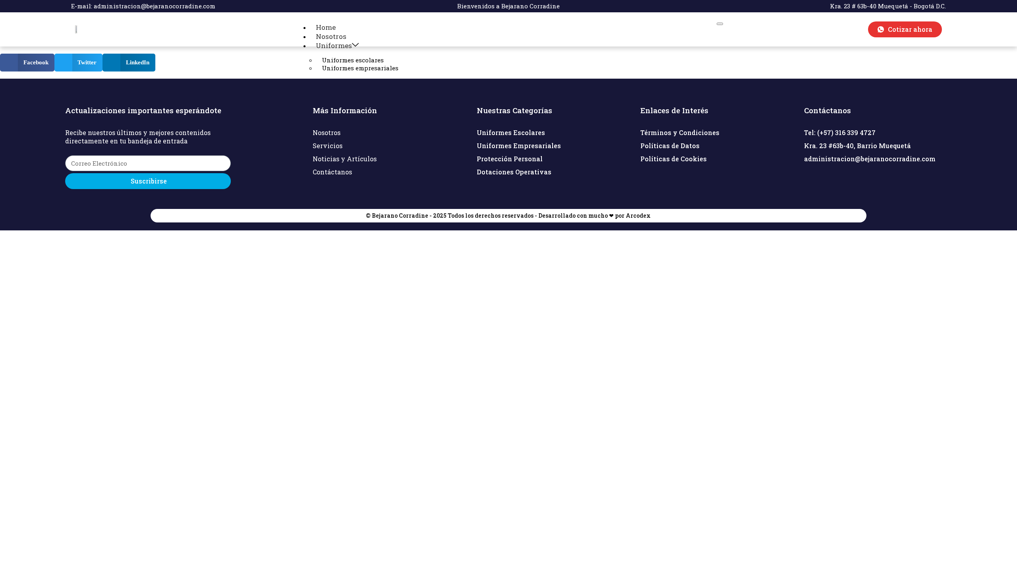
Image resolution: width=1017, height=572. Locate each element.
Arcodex (638, 215)
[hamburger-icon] (720, 24)
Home (326, 27)
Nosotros (331, 36)
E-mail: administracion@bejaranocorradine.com (143, 6)
